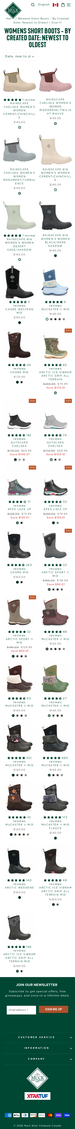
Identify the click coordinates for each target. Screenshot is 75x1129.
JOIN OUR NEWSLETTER (36, 985)
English (44, 4)
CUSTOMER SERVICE (36, 1037)
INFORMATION (36, 1048)
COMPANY (36, 1059)
